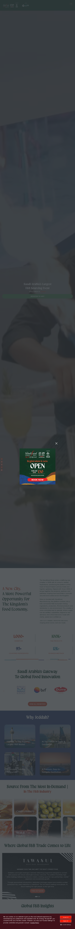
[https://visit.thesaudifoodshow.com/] (37, 484)
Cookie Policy (34, 923)
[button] (65, 924)
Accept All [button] (65, 917)
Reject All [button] (65, 921)
